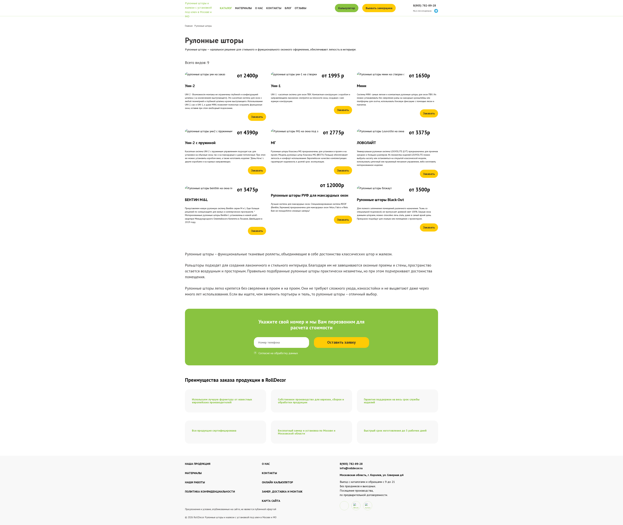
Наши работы (195, 482)
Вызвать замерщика (379, 8)
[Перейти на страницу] (225, 96)
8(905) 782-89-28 (424, 5)
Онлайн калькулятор (277, 482)
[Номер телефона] (281, 342)
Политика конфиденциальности (210, 491)
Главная (189, 25)
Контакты (269, 473)
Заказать (257, 117)
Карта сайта (271, 501)
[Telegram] (436, 11)
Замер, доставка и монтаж (282, 491)
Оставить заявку (341, 342)
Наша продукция (197, 464)
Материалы (193, 473)
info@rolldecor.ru (351, 468)
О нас (266, 464)
